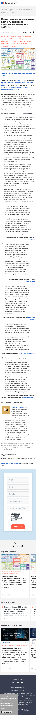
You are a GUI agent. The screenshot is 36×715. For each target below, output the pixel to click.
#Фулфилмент (5, 41)
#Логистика (13, 39)
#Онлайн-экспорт (17, 41)
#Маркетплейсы (16, 36)
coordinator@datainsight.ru (10, 463)
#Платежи (27, 41)
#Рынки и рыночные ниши (19, 44)
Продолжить (6, 712)
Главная (4, 10)
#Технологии (5, 44)
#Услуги (21, 39)
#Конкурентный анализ (8, 46)
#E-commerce (5, 36)
